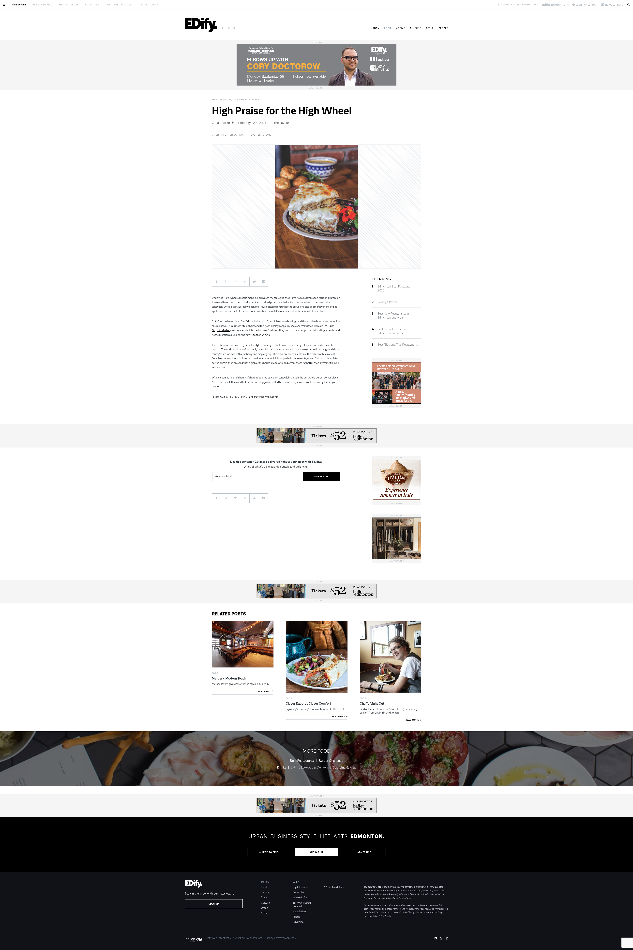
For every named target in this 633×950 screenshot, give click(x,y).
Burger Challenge (331, 760)
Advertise (92, 4)
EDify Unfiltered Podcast (302, 904)
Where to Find (43, 4)
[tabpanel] (316, 844)
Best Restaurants (302, 760)
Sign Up (214, 903)
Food (387, 28)
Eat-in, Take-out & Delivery (241, 99)
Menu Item (330, 881)
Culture (415, 28)
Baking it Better (387, 302)
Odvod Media (289, 938)
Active (400, 28)
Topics (265, 881)
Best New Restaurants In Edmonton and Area (393, 316)
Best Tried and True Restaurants (397, 345)
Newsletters (299, 911)
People (443, 28)
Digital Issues (68, 4)
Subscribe (19, 4)
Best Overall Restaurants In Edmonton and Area (394, 331)
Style (430, 28)
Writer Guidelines (334, 887)
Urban (375, 28)
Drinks (281, 767)
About (296, 916)
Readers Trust (150, 4)
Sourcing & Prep (344, 767)
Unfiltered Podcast (119, 4)
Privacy (269, 938)
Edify (296, 881)
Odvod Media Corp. (232, 938)
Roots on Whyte (260, 335)
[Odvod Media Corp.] (193, 939)
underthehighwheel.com (263, 396)
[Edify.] (201, 25)
